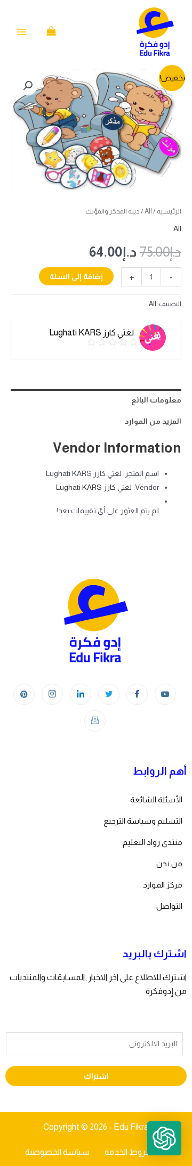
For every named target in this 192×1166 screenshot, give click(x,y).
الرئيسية (169, 211)
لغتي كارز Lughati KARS (94, 487)
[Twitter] (108, 694)
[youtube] (165, 694)
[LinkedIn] (80, 694)
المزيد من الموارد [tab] (153, 421)
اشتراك (96, 1076)
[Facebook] (137, 694)
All (148, 211)
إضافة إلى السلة (76, 276)
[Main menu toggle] (21, 32)
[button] (27, 85)
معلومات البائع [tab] (156, 400)
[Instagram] (52, 694)
